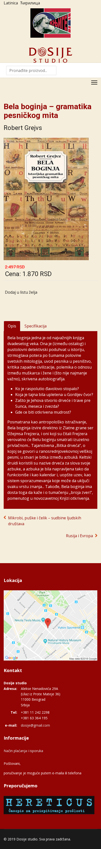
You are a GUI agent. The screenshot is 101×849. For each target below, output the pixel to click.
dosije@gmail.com (35, 725)
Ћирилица (30, 3)
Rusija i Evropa (79, 535)
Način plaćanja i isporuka (23, 750)
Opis (12, 326)
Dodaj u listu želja (21, 292)
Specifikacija (36, 326)
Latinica (11, 3)
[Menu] (94, 82)
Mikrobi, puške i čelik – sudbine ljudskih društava (44, 520)
